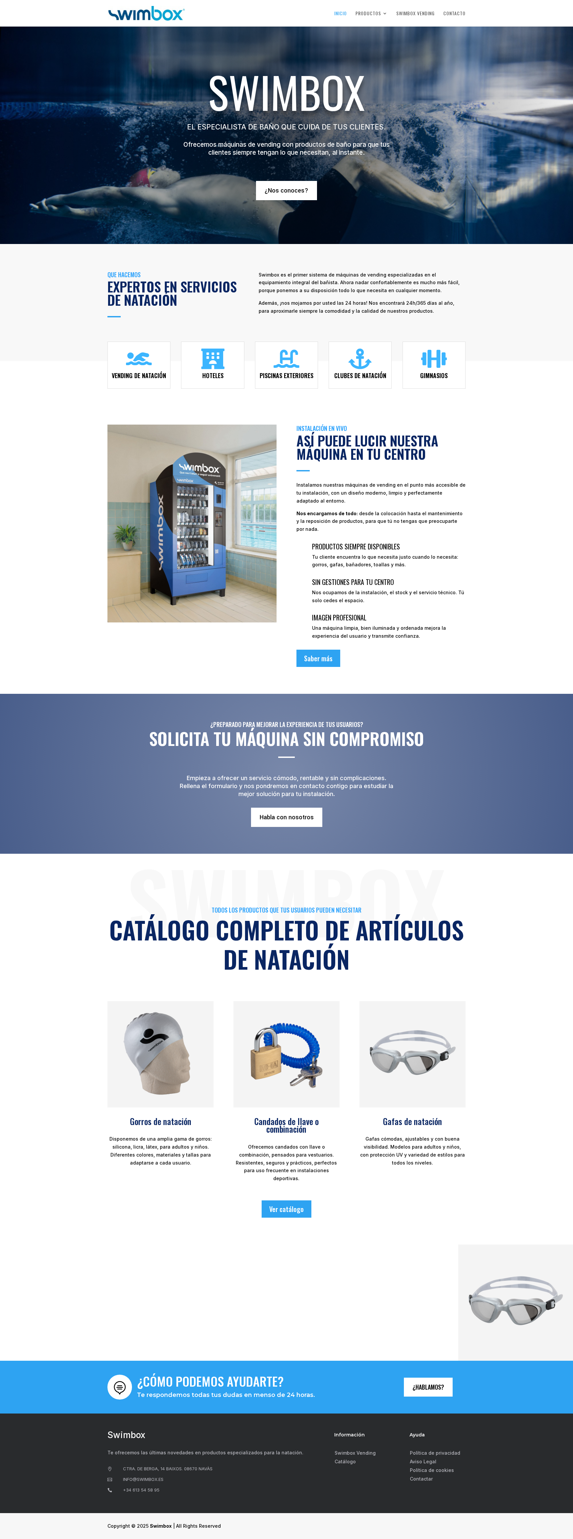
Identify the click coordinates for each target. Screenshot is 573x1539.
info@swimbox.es (143, 1479)
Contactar (421, 1479)
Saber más (318, 658)
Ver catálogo (286, 1209)
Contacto (454, 14)
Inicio (340, 14)
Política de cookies (432, 1470)
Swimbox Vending (415, 14)
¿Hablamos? (428, 1387)
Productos (368, 14)
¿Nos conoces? (286, 190)
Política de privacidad (435, 1453)
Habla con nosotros (287, 817)
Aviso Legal (423, 1461)
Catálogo (345, 1461)
